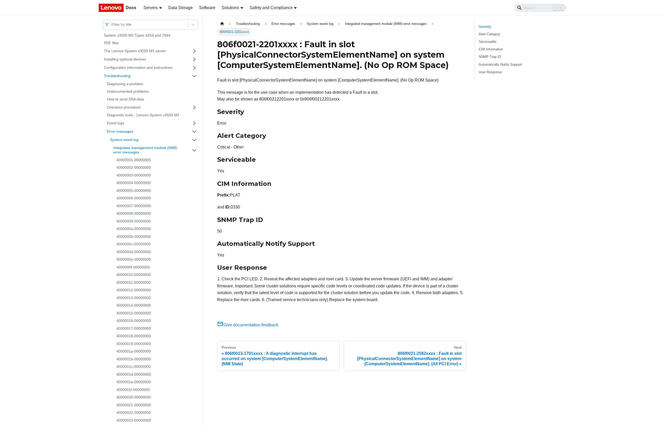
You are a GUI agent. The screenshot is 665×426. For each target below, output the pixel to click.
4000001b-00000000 (133, 359)
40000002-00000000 (133, 168)
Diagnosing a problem (125, 84)
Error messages (120, 131)
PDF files (111, 43)
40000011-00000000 (133, 282)
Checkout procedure (124, 107)
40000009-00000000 (133, 221)
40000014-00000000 (133, 305)
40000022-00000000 (133, 413)
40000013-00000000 (133, 298)
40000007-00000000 (133, 206)
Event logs (115, 123)
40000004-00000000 (133, 183)
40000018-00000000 (133, 336)
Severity (485, 27)
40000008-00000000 (133, 214)
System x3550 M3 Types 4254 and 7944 (137, 35)
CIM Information (491, 49)
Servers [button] (150, 7)
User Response (490, 72)
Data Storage (180, 7)
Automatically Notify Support (500, 64)
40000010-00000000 (133, 275)
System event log (124, 140)
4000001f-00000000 (133, 390)
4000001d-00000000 (133, 374)
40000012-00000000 (133, 290)
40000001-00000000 (133, 160)
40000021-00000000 (133, 405)
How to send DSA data (125, 99)
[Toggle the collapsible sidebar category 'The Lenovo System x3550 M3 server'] (194, 51)
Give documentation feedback (250, 325)
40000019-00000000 (133, 344)
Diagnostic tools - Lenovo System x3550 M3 (143, 115)
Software (207, 7)
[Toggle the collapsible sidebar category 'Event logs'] (194, 123)
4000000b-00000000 (133, 236)
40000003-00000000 (133, 175)
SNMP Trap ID (490, 57)
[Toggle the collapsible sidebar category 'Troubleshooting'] (194, 76)
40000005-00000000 (133, 190)
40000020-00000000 (133, 397)
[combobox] (111, 25)
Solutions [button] (230, 7)
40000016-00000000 (133, 321)
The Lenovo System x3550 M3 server (135, 51)
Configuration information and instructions (138, 67)
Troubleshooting (117, 76)
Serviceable (487, 42)
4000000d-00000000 (133, 252)
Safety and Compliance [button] (271, 7)
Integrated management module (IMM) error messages (145, 150)
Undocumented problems (128, 92)
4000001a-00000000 (133, 351)
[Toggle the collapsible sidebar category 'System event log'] (194, 140)
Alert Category (489, 34)
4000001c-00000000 (133, 367)
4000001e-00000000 (133, 382)
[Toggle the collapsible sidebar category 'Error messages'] (194, 131)
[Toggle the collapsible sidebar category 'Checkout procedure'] (194, 107)
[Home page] (222, 24)
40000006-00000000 (133, 198)
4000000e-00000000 (133, 260)
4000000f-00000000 (133, 267)
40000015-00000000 (133, 313)
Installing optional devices (125, 59)
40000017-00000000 (133, 328)
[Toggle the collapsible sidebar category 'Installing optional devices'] (194, 59)
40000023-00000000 (133, 420)
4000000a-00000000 (133, 229)
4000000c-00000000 (133, 244)
